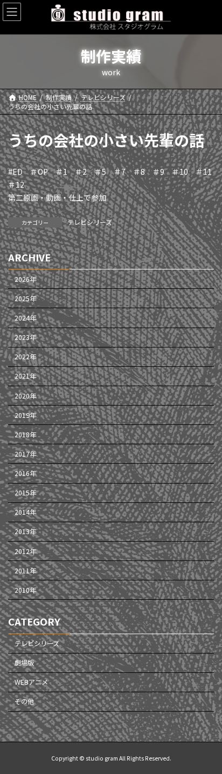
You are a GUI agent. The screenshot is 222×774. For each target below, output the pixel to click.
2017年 (25, 453)
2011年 (25, 570)
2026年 (25, 278)
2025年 (25, 298)
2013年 (25, 531)
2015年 (25, 493)
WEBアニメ (31, 682)
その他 (24, 701)
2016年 (25, 473)
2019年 (25, 415)
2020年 (25, 395)
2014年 (25, 512)
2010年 (25, 589)
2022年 (25, 356)
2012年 (25, 551)
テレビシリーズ (89, 221)
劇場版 (24, 663)
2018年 (25, 434)
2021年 (25, 376)
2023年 (25, 337)
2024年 (25, 318)
